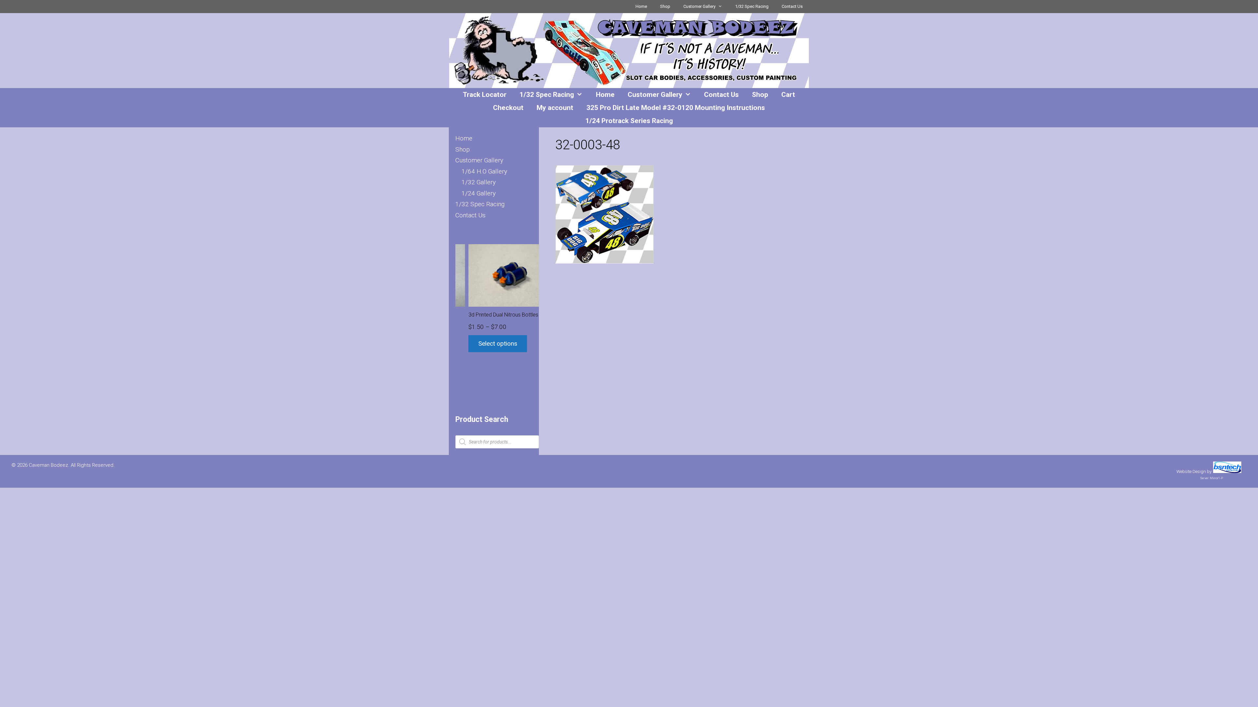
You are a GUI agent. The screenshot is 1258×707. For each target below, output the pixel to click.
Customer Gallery (699, 6)
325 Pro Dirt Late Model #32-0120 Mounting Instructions (675, 108)
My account (555, 108)
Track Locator (484, 95)
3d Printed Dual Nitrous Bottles (490, 315)
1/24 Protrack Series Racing (629, 121)
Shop (665, 6)
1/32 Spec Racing (752, 6)
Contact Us (792, 6)
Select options (484, 343)
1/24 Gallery (479, 193)
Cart (788, 95)
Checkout (508, 108)
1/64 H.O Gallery (484, 171)
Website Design (1191, 471)
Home (641, 6)
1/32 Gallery (479, 182)
